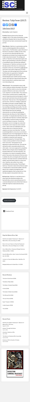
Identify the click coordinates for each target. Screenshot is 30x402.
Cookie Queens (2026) (8, 305)
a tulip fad (22, 67)
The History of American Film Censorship (12, 336)
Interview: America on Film (9, 332)
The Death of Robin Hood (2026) (10, 291)
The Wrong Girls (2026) (8, 295)
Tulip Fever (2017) (8, 28)
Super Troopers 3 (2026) (8, 301)
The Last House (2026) (8, 298)
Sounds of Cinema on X (9, 200)
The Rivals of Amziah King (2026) (10, 285)
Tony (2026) (5, 308)
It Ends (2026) (6, 288)
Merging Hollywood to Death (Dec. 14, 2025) (13, 264)
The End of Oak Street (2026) (9, 278)
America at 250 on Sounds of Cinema (11, 340)
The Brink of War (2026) (8, 281)
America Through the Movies (9, 328)
